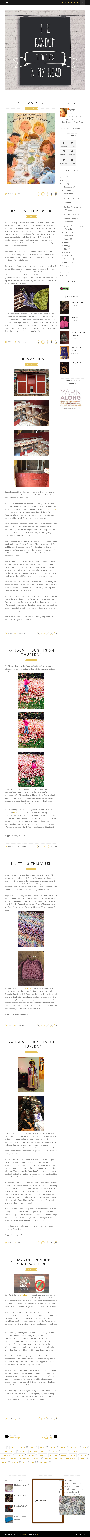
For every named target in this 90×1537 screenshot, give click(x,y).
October (67, 232)
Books (31, 216)
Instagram (63, 155)
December (68, 187)
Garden (54, 1451)
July (65, 242)
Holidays (31, 108)
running (83, 1455)
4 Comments (21, 1025)
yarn (32, 1462)
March (66, 256)
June (66, 246)
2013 (64, 269)
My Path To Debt (65, 1480)
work (25, 1462)
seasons (3, 1459)
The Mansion (31, 359)
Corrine (42, 1447)
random (31, 660)
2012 (63, 272)
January (67, 262)
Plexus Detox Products (14, 1481)
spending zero (25, 1295)
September (68, 236)
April (66, 252)
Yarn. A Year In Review (76, 349)
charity (22, 1447)
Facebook (64, 146)
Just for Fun (19, 1455)
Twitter (72, 146)
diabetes (4, 1451)
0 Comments (22, 194)
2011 (63, 275)
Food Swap (33, 1451)
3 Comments (21, 633)
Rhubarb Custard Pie (22, 1485)
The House (58, 1459)
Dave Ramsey (74, 1447)
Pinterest (72, 155)
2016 (64, 180)
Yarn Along (74, 317)
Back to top (78, 1534)
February (67, 259)
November (68, 190)
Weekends (15, 1462)
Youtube (72, 163)
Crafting (53, 1447)
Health (64, 1451)
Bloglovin (63, 163)
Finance (22, 1451)
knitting (31, 1455)
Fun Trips (44, 1451)
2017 (63, 177)
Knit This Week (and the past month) (78, 334)
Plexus (63, 1455)
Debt (84, 1447)
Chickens (31, 364)
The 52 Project (24, 1459)
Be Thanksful (31, 103)
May (65, 249)
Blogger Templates (41, 1534)
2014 (64, 265)
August (66, 239)
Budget (31, 1269)
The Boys (37, 1459)
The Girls (48, 1459)
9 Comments (22, 342)
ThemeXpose (22, 1534)
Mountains (53, 1455)
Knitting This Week (31, 211)
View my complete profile (70, 129)
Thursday (83, 1459)
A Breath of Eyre (25, 988)
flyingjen (72, 109)
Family (13, 1451)
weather (4, 1462)
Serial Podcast (18, 812)
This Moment (70, 1459)
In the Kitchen (5, 1455)
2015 (63, 184)
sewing (13, 1459)
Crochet (63, 1447)
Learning (42, 1455)
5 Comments (22, 1243)
